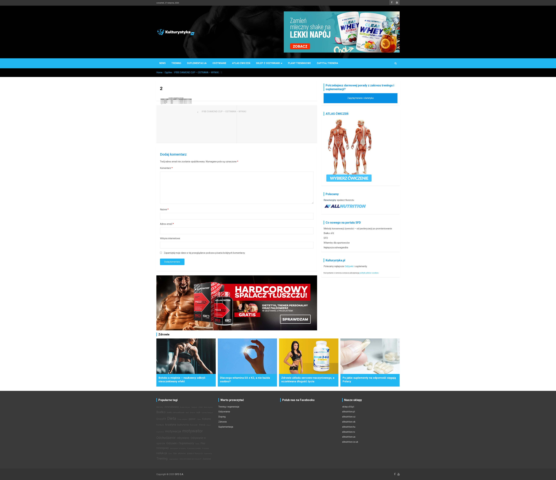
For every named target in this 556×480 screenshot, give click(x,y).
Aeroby (159, 407)
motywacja (173, 431)
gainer (192, 418)
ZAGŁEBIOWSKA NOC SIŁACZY (190, 459)
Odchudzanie (165, 437)
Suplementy (208, 454)
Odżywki (349, 266)
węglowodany (173, 459)
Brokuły (192, 413)
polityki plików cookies (369, 273)
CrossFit (161, 418)
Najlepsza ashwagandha (336, 247)
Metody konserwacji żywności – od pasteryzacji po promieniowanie (358, 228)
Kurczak (194, 425)
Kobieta (206, 418)
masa (202, 424)
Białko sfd (329, 233)
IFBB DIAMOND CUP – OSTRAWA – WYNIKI (224, 111)
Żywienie (207, 459)
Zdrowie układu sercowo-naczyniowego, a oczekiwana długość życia (307, 379)
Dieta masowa (182, 419)
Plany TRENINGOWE (299, 63)
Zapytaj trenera (327, 63)
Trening (176, 63)
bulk (198, 412)
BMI (187, 413)
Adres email (167, 224)
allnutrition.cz (348, 416)
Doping (222, 416)
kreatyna (170, 424)
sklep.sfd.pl (348, 406)
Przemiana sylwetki (194, 448)
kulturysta (183, 424)
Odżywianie (219, 63)
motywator (192, 430)
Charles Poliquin (207, 413)
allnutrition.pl (348, 411)
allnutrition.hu (348, 426)
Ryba (170, 454)
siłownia (182, 453)
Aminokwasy (171, 406)
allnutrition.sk (348, 421)
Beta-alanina (208, 407)
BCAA (201, 407)
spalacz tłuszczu (345, 200)
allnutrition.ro (348, 432)
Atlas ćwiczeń (241, 63)
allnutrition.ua (348, 436)
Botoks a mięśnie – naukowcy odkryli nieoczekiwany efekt (182, 379)
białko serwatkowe (175, 412)
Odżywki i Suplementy (180, 443)
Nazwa (164, 209)
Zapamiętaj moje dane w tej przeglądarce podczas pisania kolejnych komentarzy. (204, 253)
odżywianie (183, 437)
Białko (160, 412)
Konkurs (160, 425)
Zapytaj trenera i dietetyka (360, 98)
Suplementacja (197, 63)
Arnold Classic (185, 407)
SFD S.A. (179, 474)
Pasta (197, 444)
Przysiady (205, 448)
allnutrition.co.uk (350, 441)
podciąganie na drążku (178, 448)
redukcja (161, 453)
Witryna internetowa (170, 238)
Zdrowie (222, 421)
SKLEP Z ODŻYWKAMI (268, 63)
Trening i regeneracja (228, 406)
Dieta (171, 418)
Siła (175, 453)
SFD (326, 238)
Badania (194, 407)
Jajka (199, 419)
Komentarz (166, 168)
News (162, 63)
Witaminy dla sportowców (337, 242)
